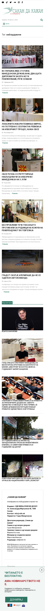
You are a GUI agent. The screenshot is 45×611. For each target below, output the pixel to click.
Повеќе (5, 93)
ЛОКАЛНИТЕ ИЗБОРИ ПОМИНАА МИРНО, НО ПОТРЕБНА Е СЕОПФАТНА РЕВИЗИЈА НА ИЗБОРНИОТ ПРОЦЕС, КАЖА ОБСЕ (21, 126)
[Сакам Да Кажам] (22, 16)
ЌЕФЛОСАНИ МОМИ (9, 331)
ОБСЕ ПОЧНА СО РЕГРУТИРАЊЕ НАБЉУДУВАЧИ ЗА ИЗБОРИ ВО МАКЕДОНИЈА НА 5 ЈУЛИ (17, 177)
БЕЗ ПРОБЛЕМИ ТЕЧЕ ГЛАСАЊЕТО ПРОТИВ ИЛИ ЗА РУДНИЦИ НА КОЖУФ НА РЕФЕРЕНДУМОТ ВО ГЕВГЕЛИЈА (22, 228)
